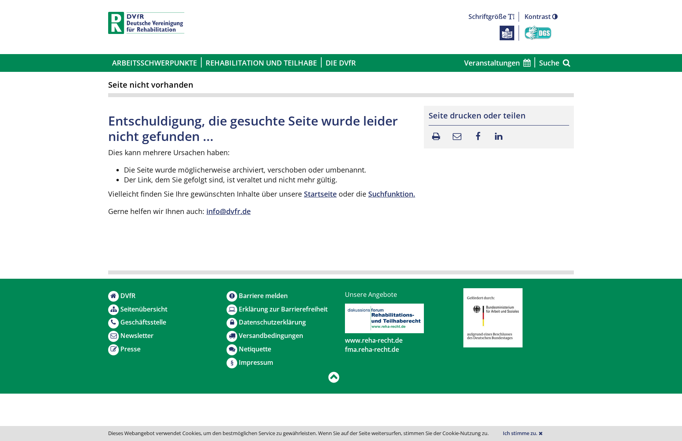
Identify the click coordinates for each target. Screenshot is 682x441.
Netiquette (255, 349)
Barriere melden (263, 295)
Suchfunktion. (391, 194)
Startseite (320, 194)
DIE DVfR (341, 63)
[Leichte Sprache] (507, 32)
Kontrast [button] (538, 16)
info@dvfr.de (228, 211)
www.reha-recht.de (374, 340)
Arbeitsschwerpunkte (154, 63)
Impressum (256, 362)
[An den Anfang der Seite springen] (333, 377)
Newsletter (137, 335)
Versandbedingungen (271, 335)
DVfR (127, 295)
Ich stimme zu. (521, 433)
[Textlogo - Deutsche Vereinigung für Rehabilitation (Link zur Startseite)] (146, 23)
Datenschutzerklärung (272, 322)
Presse (130, 349)
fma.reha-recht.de (372, 349)
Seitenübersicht (143, 309)
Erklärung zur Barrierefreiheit (283, 309)
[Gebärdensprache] (538, 32)
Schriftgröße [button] (488, 16)
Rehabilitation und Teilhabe (261, 63)
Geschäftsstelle (143, 322)
